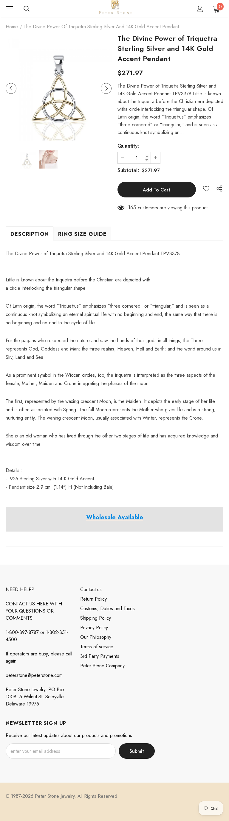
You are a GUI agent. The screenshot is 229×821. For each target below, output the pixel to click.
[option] (59, 88)
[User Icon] (200, 9)
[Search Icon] (27, 9)
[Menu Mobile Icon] (9, 9)
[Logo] (115, 8)
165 (132, 207)
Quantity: (128, 145)
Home (12, 26)
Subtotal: (128, 170)
